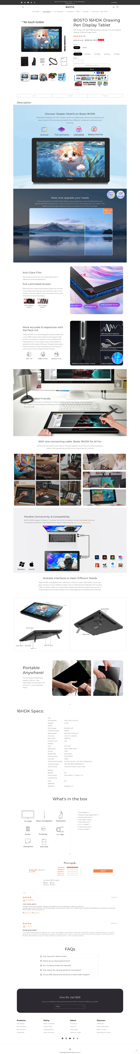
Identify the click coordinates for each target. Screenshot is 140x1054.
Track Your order (75, 1032)
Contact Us (73, 1023)
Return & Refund (49, 1023)
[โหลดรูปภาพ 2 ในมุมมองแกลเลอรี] (34, 77)
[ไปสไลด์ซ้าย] (18, 77)
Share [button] (77, 89)
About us (73, 1026)
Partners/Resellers (103, 1026)
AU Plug (107, 54)
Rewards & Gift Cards (104, 1032)
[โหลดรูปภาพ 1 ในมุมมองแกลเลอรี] (25, 77)
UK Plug (97, 54)
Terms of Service (49, 1032)
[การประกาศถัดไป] (89, 2)
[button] (23, 7)
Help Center (74, 1029)
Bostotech (67, 1052)
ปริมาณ (75, 58)
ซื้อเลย (92, 69)
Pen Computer (21, 1026)
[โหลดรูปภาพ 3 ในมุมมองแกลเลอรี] (43, 77)
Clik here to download (82, 522)
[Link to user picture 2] (35, 916)
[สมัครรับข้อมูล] (83, 1007)
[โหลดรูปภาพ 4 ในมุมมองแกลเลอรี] (52, 77)
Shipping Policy (49, 1029)
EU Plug (87, 54)
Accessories (20, 1032)
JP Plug (116, 54)
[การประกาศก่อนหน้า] (51, 2)
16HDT (85, 47)
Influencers (100, 1023)
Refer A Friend (101, 1029)
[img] (27, 897)
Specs (34, 95)
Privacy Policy (48, 1026)
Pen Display (21, 1023)
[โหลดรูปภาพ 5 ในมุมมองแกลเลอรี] (62, 77)
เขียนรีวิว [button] (103, 871)
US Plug (78, 54)
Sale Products (21, 1029)
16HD (77, 47)
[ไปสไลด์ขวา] (68, 77)
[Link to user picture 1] (26, 916)
